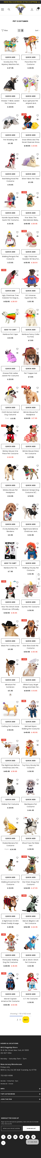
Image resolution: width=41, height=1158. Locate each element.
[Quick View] (17, 41)
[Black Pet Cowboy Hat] (10, 628)
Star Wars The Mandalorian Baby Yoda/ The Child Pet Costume (30, 218)
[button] (19, 30)
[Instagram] (9, 1137)
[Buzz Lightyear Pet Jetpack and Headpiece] (30, 83)
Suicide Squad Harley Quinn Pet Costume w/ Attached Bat (10, 218)
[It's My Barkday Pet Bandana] (10, 511)
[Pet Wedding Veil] (10, 122)
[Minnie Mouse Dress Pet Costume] (30, 434)
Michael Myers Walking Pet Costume (31, 727)
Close (39, 2)
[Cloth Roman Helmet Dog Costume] (10, 395)
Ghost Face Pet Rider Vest (30, 844)
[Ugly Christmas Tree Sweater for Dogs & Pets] (10, 278)
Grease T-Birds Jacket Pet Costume (10, 102)
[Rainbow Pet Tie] (10, 550)
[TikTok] (21, 1137)
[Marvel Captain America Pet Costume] (10, 981)
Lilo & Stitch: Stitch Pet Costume (30, 961)
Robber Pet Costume (10, 804)
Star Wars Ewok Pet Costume (30, 647)
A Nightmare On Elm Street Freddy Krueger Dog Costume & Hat (10, 922)
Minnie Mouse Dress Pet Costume (31, 452)
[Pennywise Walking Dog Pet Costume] (10, 942)
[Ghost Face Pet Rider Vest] (30, 826)
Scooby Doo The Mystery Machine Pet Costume (10, 63)
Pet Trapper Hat (30, 373)
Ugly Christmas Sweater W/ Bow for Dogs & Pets (30, 257)
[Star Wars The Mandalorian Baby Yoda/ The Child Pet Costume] (30, 200)
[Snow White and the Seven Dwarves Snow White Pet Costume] (30, 122)
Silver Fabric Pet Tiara (30, 178)
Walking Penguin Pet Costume (10, 257)
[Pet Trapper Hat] (30, 356)
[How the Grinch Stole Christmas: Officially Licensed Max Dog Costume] (10, 589)
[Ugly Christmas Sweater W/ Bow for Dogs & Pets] (30, 239)
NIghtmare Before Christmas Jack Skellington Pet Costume (30, 530)
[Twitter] (3, 1143)
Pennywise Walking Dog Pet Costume (10, 961)
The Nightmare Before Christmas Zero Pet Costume (10, 766)
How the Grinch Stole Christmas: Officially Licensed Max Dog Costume (10, 608)
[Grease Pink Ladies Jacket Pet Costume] (10, 356)
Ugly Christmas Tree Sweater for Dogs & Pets (10, 296)
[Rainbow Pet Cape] (10, 317)
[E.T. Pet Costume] (30, 981)
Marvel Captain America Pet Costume (10, 1000)
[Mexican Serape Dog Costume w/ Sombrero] (30, 473)
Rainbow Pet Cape (10, 334)
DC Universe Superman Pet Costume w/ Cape (30, 296)
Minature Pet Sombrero (10, 685)
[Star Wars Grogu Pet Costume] (30, 865)
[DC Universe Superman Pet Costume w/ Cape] (30, 278)
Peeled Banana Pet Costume (10, 844)
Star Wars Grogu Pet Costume (30, 883)
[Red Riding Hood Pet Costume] (10, 161)
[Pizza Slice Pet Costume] (30, 44)
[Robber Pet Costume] (10, 787)
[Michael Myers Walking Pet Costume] (30, 709)
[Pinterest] (15, 1137)
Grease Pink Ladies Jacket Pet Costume (10, 374)
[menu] (2, 9)
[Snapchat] (27, 1137)
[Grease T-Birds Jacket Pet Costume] (10, 83)
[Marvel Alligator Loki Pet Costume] (30, 903)
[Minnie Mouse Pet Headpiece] (30, 395)
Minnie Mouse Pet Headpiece (30, 413)
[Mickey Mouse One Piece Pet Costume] (10, 434)
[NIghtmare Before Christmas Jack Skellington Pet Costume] (30, 511)
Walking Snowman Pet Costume (10, 883)
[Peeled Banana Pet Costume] (10, 826)
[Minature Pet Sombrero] (10, 667)
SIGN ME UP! (31, 1128)
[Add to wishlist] (17, 37)
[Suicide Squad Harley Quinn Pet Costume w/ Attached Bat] (10, 200)
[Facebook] (3, 1137)
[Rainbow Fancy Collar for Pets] (30, 317)
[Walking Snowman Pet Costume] (10, 865)
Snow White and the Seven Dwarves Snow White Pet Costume (30, 141)
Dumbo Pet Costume (30, 607)
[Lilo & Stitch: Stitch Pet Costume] (30, 942)
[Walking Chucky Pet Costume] (30, 550)
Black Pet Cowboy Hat (10, 646)
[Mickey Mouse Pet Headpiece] (10, 473)
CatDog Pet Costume (10, 726)
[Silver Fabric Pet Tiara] (30, 161)
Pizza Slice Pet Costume (30, 63)
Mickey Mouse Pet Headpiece (10, 491)
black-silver (10, 695)
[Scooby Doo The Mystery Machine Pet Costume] (10, 44)
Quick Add (10, 57)
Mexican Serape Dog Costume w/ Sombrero (30, 491)
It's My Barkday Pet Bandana (10, 530)
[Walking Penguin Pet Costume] (10, 239)
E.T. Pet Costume (31, 999)
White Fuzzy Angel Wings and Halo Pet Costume (30, 685)
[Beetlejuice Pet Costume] (30, 787)
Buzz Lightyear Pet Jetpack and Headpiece (30, 102)
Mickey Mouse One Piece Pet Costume (10, 452)
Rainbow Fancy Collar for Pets (30, 335)
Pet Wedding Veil (10, 140)
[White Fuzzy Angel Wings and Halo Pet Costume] (30, 667)
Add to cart (10, 330)
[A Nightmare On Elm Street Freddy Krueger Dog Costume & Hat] (10, 903)
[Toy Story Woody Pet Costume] (30, 748)
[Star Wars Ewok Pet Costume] (30, 628)
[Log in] (32, 9)
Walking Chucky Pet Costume (30, 569)
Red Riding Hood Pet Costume (10, 179)
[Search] (9, 9)
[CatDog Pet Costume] (10, 709)
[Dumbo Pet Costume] (30, 589)
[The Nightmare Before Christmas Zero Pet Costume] (10, 748)
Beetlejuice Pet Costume (30, 805)
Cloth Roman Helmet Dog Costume (10, 413)
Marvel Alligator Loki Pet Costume (31, 922)
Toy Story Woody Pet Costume (30, 766)
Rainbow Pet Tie (10, 568)
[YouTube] (33, 1137)
